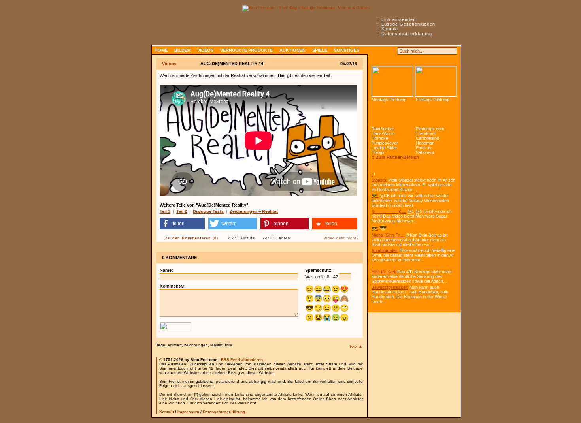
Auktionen (292, 50)
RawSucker (383, 128)
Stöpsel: (379, 180)
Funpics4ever (385, 143)
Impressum (188, 412)
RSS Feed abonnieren (242, 359)
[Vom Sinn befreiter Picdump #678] (392, 81)
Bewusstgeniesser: (390, 287)
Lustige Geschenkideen (408, 24)
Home (161, 50)
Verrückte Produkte (246, 50)
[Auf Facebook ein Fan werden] (383, 51)
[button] (182, 223)
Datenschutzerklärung (406, 33)
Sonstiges (346, 50)
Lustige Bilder (384, 147)
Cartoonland (427, 138)
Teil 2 (181, 211)
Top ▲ (356, 346)
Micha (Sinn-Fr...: (388, 235)
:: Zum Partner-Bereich (395, 157)
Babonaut (425, 152)
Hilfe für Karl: (384, 271)
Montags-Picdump (389, 99)
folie (228, 345)
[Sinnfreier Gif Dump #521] (436, 81)
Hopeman (425, 143)
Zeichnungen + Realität (254, 211)
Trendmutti (426, 133)
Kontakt (390, 28)
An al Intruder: (385, 250)
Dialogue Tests (208, 211)
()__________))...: (389, 211)
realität (216, 345)
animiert (175, 345)
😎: (375, 195)
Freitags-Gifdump (432, 99)
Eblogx (378, 152)
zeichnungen (196, 345)
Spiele (319, 50)
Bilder (182, 50)
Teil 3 (165, 211)
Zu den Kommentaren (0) (191, 238)
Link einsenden (398, 19)
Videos (205, 50)
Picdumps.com (430, 128)
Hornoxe (380, 138)
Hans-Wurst (383, 133)
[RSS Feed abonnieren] (375, 51)
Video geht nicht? (341, 238)
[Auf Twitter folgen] (392, 51)
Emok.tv (424, 147)
